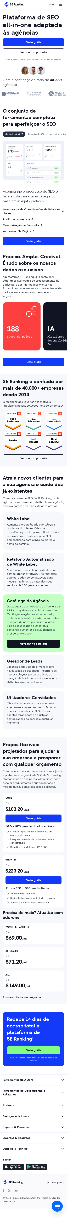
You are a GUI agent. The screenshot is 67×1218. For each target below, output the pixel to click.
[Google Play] (36, 1167)
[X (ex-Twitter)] (9, 1191)
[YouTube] (16, 1191)
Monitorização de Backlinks (21, 225)
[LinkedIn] (23, 1191)
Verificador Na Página (17, 231)
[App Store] (13, 1167)
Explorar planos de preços (20, 997)
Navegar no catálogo (34, 644)
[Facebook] (3, 1190)
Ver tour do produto (33, 52)
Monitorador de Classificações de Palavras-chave (31, 211)
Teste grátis (33, 42)
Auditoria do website (16, 219)
